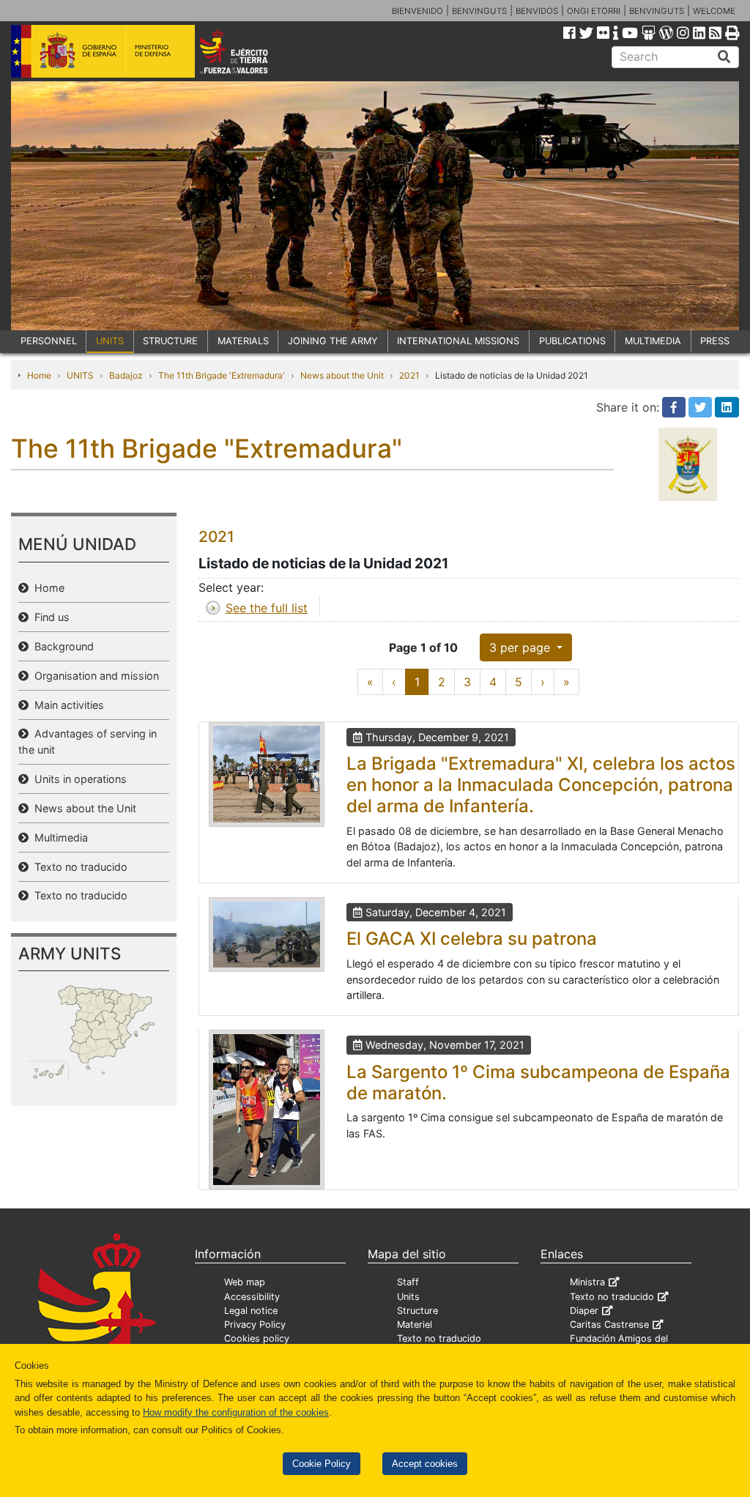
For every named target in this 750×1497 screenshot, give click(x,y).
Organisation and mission (94, 675)
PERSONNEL (49, 340)
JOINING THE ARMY (333, 340)
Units (408, 1296)
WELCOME (714, 11)
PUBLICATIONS (572, 340)
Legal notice (251, 1310)
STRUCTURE (170, 340)
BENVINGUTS (479, 11)
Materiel (414, 1324)
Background (61, 646)
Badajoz (126, 375)
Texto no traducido (78, 867)
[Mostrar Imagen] (266, 774)
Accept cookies (425, 1463)
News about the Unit (342, 375)
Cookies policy (256, 1338)
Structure (417, 1310)
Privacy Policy (255, 1324)
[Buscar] (724, 57)
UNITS (110, 340)
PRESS (714, 340)
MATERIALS (243, 340)
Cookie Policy (321, 1463)
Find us (49, 617)
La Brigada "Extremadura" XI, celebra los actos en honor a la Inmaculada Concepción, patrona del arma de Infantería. (540, 785)
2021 (409, 375)
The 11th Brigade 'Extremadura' (221, 375)
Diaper (584, 1310)
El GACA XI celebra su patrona (471, 938)
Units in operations (78, 779)
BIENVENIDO (417, 11)
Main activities (66, 705)
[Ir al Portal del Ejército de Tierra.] (247, 50)
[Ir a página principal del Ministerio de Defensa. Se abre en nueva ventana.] (103, 50)
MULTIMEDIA (653, 340)
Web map (244, 1282)
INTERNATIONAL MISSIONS (458, 340)
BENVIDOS (537, 11)
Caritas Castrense (609, 1324)
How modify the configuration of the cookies (236, 1412)
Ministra (587, 1282)
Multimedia (58, 837)
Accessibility (252, 1296)
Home (39, 375)
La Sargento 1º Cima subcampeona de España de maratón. (538, 1082)
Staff (408, 1282)
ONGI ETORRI (593, 11)
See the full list (267, 608)
